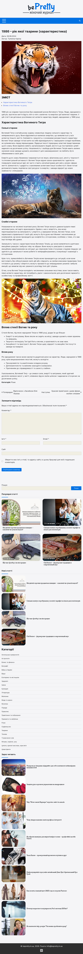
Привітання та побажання (11, 715)
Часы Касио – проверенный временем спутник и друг (47, 855)
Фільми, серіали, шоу (9, 742)
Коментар (6, 410)
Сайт (4, 449)
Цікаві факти (6, 749)
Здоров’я (5, 681)
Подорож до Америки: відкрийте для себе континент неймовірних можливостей (51, 767)
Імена (4, 685)
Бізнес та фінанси (8, 662)
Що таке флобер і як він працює (14, 563)
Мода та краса (7, 700)
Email (46, 439)
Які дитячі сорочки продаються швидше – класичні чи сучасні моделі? (18, 529)
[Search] (79, 20)
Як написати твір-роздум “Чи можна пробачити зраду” (47, 926)
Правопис (5, 711)
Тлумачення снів (8, 738)
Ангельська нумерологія (10, 655)
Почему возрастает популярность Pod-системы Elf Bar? (47, 909)
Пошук (4, 485)
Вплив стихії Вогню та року (15, 105)
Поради (4, 708)
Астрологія (6, 658)
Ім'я (4, 439)
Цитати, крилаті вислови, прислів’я (14, 745)
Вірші (3, 674)
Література (6, 692)
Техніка (4, 734)
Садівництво (6, 727)
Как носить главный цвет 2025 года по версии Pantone (47, 891)
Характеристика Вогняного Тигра (17, 102)
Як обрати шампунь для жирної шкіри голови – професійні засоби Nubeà (51, 838)
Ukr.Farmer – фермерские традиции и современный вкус (58, 564)
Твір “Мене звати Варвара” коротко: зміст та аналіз (46, 802)
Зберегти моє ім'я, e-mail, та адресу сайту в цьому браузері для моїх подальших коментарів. (40, 461)
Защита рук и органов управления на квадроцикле (45, 784)
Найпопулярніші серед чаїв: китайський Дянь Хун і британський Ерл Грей (52, 873)
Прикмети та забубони (10, 719)
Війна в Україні (7, 670)
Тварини (5, 730)
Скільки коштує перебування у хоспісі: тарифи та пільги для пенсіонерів (62, 529)
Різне (13, 382)
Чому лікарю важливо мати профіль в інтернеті (44, 820)
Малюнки (5, 696)
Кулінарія (5, 689)
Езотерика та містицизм (10, 677)
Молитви (5, 704)
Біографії (5, 666)
